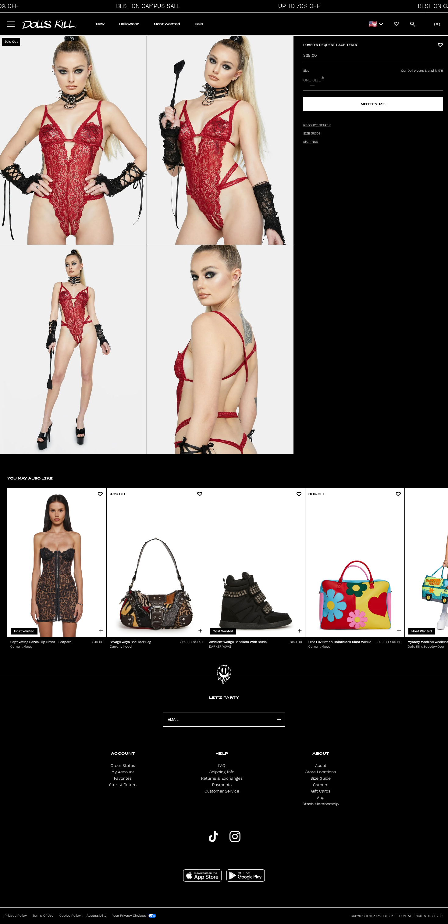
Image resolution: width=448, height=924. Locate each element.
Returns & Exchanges (222, 778)
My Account (123, 772)
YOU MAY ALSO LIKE (30, 478)
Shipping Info (221, 772)
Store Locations (320, 772)
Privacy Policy (16, 915)
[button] (146, 6)
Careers (320, 785)
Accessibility (96, 915)
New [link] (100, 24)
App (320, 798)
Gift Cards (320, 791)
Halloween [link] (129, 24)
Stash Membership (321, 804)
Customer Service (221, 791)
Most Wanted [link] (167, 24)
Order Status (123, 766)
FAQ (221, 766)
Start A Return (123, 785)
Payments (222, 785)
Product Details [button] (317, 125)
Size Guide (321, 778)
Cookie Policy (70, 915)
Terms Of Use (43, 915)
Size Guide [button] (311, 133)
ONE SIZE (312, 80)
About (320, 766)
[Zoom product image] (73, 140)
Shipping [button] (310, 141)
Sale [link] (199, 24)
